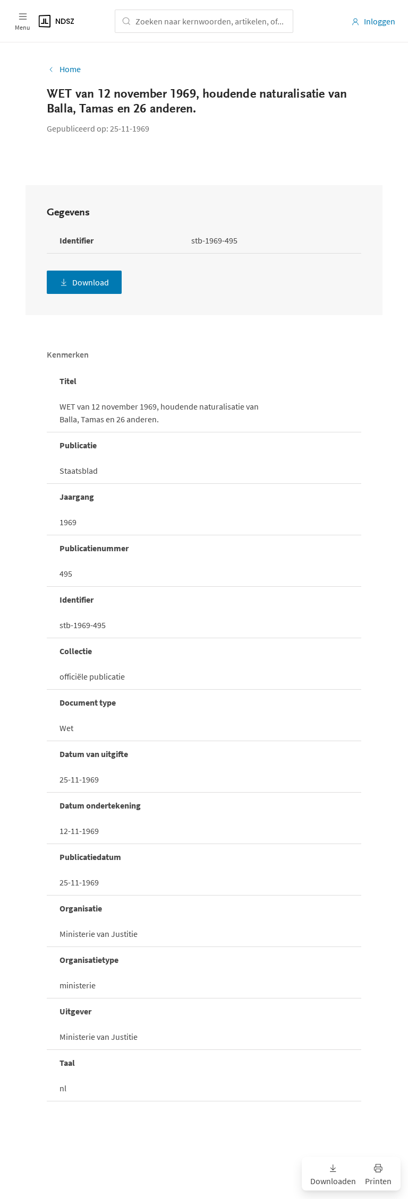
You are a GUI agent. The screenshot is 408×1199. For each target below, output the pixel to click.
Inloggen (379, 21)
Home (70, 69)
